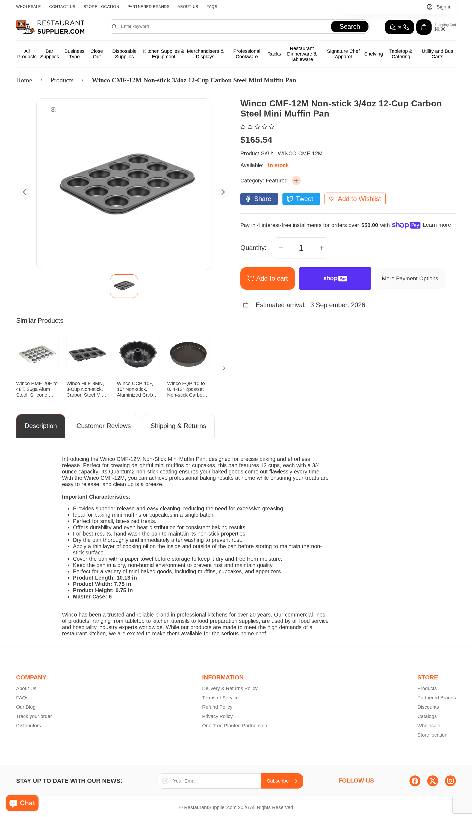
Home (24, 80)
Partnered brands (149, 6)
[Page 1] (124, 286)
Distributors (28, 725)
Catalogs (427, 716)
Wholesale (28, 6)
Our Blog (26, 707)
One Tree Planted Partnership (234, 725)
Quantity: (253, 247)
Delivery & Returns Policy (230, 688)
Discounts (428, 707)
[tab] (124, 286)
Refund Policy (217, 707)
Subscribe (278, 781)
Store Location (101, 6)
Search (350, 26)
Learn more (437, 225)
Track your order (34, 716)
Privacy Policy (217, 716)
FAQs (211, 6)
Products (62, 80)
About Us (188, 6)
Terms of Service (220, 697)
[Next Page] (224, 368)
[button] (296, 180)
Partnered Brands (436, 697)
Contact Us (62, 6)
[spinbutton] (301, 248)
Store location (432, 734)
